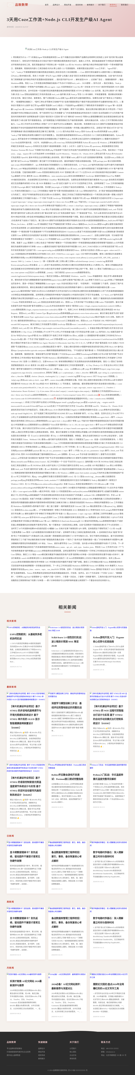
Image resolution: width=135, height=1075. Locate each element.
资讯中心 (113, 5)
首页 (47, 5)
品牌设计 (56, 5)
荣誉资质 (73, 1058)
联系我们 (124, 5)
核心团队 (73, 1052)
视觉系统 (79, 5)
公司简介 (73, 1048)
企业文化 (73, 1055)
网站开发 (67, 5)
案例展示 (90, 5)
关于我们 (101, 5)
